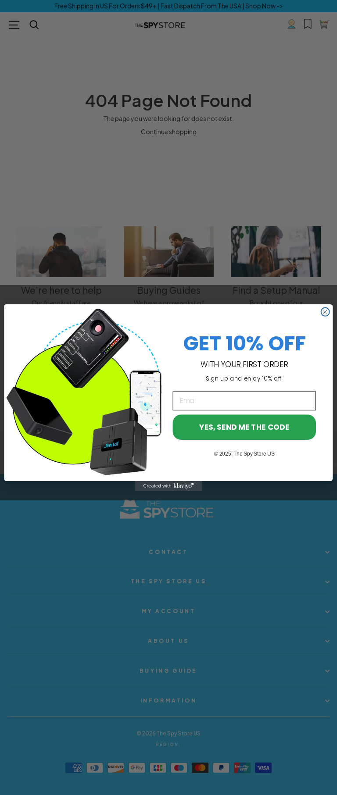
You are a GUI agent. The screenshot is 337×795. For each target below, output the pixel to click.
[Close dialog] (325, 311)
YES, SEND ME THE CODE (244, 426)
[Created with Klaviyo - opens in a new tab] (168, 486)
